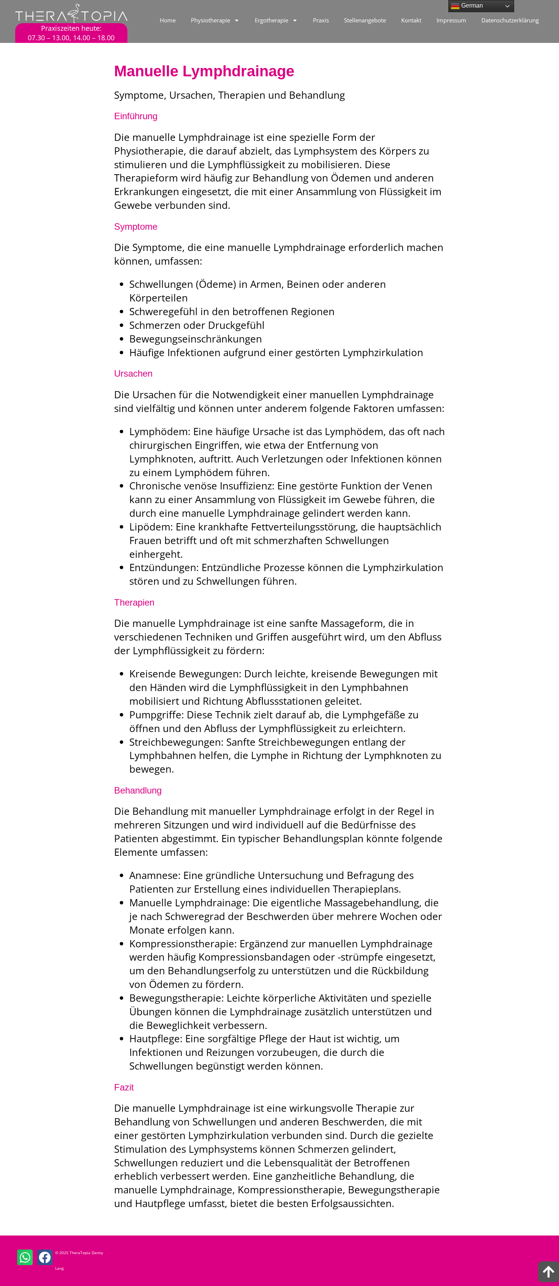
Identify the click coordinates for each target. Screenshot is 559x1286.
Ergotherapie (271, 20)
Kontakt (411, 20)
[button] (25, 1257)
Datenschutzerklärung (510, 20)
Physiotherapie (210, 20)
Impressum (451, 20)
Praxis (321, 20)
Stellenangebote (365, 20)
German (471, 5)
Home (168, 20)
